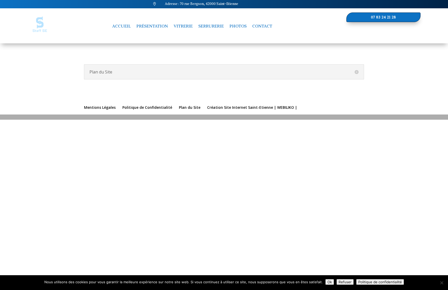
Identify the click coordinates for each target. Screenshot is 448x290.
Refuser (345, 282)
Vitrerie (183, 26)
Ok (329, 282)
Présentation (152, 26)
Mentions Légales (100, 107)
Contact (262, 26)
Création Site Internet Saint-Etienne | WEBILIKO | (252, 107)
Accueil (121, 26)
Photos (238, 26)
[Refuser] (441, 282)
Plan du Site (189, 107)
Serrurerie (211, 26)
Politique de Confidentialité (147, 107)
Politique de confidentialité (380, 282)
